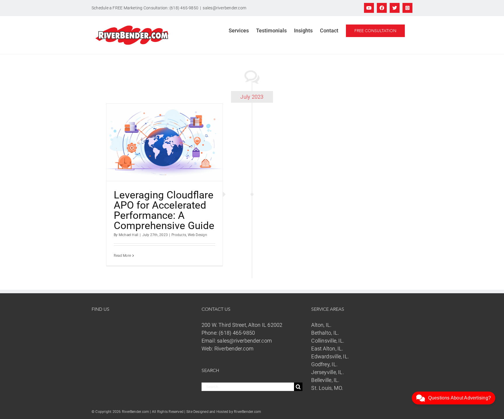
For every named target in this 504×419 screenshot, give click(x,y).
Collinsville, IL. (327, 341)
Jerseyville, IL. (327, 372)
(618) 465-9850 (237, 333)
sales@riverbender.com (224, 8)
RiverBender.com (247, 412)
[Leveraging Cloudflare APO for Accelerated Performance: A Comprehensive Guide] (164, 142)
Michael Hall (129, 235)
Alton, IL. (321, 325)
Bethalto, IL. (325, 333)
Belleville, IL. (325, 380)
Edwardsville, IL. (330, 356)
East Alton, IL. (327, 348)
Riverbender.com (233, 348)
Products (179, 235)
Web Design (197, 235)
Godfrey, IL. (324, 364)
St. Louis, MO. (327, 388)
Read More (122, 256)
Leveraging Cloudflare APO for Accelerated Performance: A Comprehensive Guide (164, 210)
